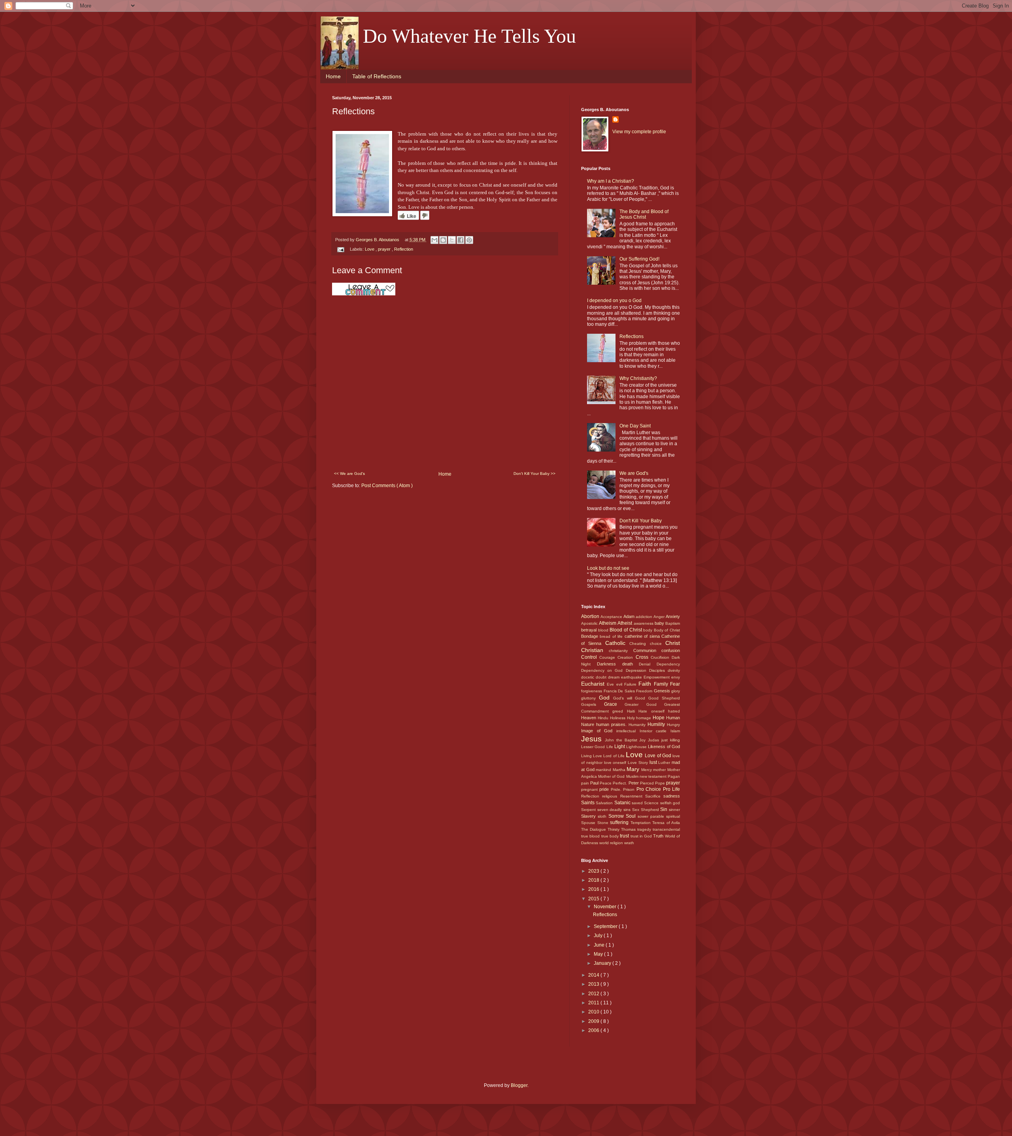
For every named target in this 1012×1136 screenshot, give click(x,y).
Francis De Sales (620, 691)
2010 (594, 1012)
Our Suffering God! (639, 259)
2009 (594, 1021)
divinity (674, 670)
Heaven (589, 717)
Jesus (593, 739)
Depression (637, 670)
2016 (594, 889)
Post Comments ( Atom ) (387, 485)
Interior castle (655, 731)
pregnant (590, 789)
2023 (594, 871)
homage (644, 718)
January (603, 963)
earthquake (632, 677)
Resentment (632, 796)
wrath (629, 843)
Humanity (638, 724)
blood (604, 630)
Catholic (617, 643)
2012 (594, 993)
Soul (632, 816)
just (665, 740)
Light (620, 746)
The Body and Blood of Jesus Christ (643, 214)
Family (662, 684)
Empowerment (657, 677)
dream (614, 677)
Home (333, 76)
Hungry (673, 724)
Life (610, 747)
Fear (675, 684)
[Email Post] (340, 249)
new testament (654, 776)
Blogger (519, 1085)
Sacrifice (654, 796)
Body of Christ (667, 630)
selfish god (670, 803)
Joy (643, 740)
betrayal (589, 630)
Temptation (642, 822)
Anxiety (673, 616)
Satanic (623, 802)
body (648, 630)
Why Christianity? (638, 378)
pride (604, 789)
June (600, 945)
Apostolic (590, 623)
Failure (631, 684)
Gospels (592, 704)
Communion (647, 650)
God (606, 697)
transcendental (666, 829)
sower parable (652, 816)
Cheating (639, 643)
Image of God (598, 730)
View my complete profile (639, 131)
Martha (620, 769)
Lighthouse (637, 747)
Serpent (589, 809)
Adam (629, 616)
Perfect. (620, 783)
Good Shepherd (664, 698)
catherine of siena (643, 636)
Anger (659, 616)
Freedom (645, 691)
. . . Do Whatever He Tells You (454, 36)
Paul (595, 783)
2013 (594, 984)
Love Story (638, 762)
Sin (664, 809)
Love (370, 249)
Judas (654, 740)
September (606, 926)
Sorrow (617, 816)
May (599, 954)
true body (610, 836)
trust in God (642, 836)
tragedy (645, 829)
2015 (594, 899)
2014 (594, 975)
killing (675, 740)
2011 (594, 1003)
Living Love (592, 756)
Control (590, 657)
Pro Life (671, 789)
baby (660, 623)
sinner (674, 809)
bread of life (612, 636)
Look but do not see (608, 568)
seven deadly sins (614, 809)
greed (619, 711)
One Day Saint (635, 426)
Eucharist (594, 683)
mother (660, 769)
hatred (674, 711)
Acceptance (611, 616)
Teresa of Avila (666, 822)
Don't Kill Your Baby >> (534, 473)
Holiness (618, 718)
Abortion (590, 616)
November (605, 906)
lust (654, 762)
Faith (645, 683)
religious (611, 796)
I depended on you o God (614, 300)
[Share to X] (452, 240)
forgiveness (592, 691)
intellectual (628, 731)
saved (638, 803)
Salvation (605, 803)
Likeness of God (664, 746)
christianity (621, 650)
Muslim (633, 776)
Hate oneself (653, 711)
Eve (611, 684)
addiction (644, 616)
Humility (657, 724)
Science (652, 803)
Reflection (403, 249)
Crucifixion (661, 657)
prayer (385, 249)
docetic (588, 677)
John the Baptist (622, 740)
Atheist (625, 623)
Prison (629, 789)
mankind (604, 769)
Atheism (608, 623)
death (630, 664)
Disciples (658, 670)
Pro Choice (649, 789)
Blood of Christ (626, 630)
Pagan (674, 776)
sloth (603, 816)
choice (657, 643)
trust (625, 836)
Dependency (668, 664)
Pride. (617, 789)
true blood (591, 836)
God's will (624, 698)
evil (620, 684)
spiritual (673, 816)
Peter (634, 783)
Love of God (658, 755)
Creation (626, 657)
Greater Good (644, 704)
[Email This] (434, 240)
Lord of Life (614, 756)
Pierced (647, 783)
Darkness (609, 664)
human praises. (612, 724)
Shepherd (651, 809)
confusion (670, 650)
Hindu (604, 718)
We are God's (633, 473)
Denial (648, 664)
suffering (620, 822)
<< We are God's (349, 473)
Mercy (647, 769)
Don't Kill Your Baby (640, 521)
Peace (606, 783)
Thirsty (614, 829)
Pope (660, 783)
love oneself (616, 762)
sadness (671, 796)
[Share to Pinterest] (469, 240)
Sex (636, 809)
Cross (643, 657)
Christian (595, 650)
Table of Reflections (376, 76)
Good (641, 698)
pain (585, 783)
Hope (659, 717)
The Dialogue (594, 829)
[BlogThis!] (443, 240)
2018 (594, 880)
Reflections (631, 336)
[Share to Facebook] (460, 240)
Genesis (663, 690)
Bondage (590, 636)
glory (675, 691)
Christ (672, 643)
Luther (665, 762)
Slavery (589, 816)
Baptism (672, 623)
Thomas (629, 829)
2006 (594, 1030)
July (599, 935)
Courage (608, 657)
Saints (588, 802)
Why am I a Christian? (610, 181)
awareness (644, 623)
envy (675, 677)
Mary (634, 769)
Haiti (632, 711)
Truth (659, 836)
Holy (631, 718)
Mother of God (612, 776)
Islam (675, 731)
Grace (614, 704)
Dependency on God (603, 670)
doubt (602, 677)
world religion (611, 843)
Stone (603, 822)
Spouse (589, 822)
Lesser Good (593, 747)
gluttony (590, 698)
